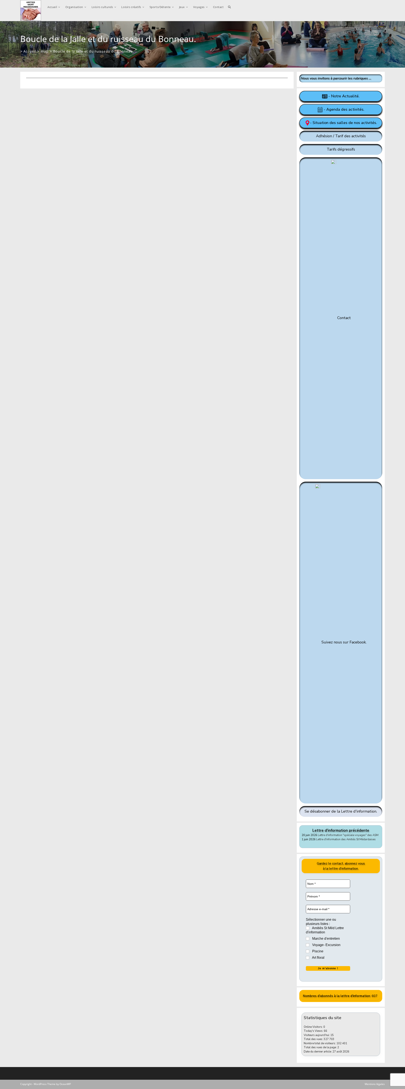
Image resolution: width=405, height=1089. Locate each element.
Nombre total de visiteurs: (320, 1043)
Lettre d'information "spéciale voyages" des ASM (348, 835)
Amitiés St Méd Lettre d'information (325, 930)
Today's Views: (314, 1031)
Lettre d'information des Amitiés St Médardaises (346, 839)
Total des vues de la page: (320, 1047)
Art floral (317, 957)
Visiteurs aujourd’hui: (317, 1035)
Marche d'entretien (325, 938)
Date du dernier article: (318, 1052)
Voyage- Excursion (325, 945)
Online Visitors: (313, 1027)
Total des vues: (314, 1039)
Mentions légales (375, 1084)
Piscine (317, 951)
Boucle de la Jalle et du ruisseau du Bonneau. (93, 51)
